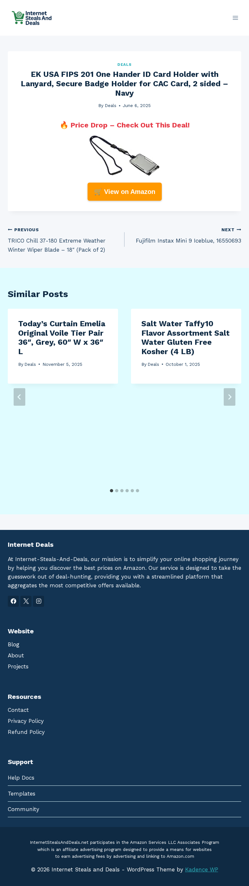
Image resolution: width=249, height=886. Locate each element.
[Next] (229, 397)
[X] (25, 601)
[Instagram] (38, 601)
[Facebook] (13, 601)
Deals (124, 64)
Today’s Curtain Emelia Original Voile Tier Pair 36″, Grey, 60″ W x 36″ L (61, 337)
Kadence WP (201, 869)
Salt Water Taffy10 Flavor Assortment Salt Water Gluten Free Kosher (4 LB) (185, 337)
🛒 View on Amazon (124, 191)
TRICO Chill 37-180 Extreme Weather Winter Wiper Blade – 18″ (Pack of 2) (56, 240)
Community (23, 809)
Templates (21, 793)
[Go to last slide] (19, 397)
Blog (13, 644)
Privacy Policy (26, 721)
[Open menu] (235, 18)
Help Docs (21, 777)
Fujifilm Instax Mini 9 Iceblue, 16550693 (188, 235)
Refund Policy (26, 732)
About (16, 655)
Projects (18, 666)
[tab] (111, 490)
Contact (18, 710)
